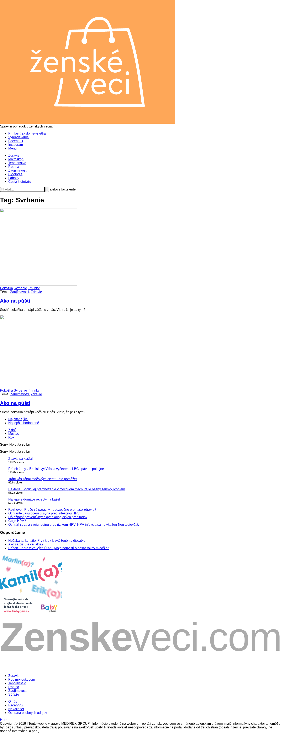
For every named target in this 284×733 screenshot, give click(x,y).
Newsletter (16, 709)
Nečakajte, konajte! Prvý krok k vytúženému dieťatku (46, 540)
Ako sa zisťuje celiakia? (25, 544)
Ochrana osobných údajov (27, 712)
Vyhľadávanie (18, 137)
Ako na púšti (15, 301)
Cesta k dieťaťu (19, 181)
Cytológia (15, 174)
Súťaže (13, 694)
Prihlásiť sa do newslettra (27, 133)
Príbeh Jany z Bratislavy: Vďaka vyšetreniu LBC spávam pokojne (56, 469)
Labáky (13, 178)
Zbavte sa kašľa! (20, 458)
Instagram (15, 144)
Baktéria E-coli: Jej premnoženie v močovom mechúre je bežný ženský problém (66, 489)
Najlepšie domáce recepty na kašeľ (34, 499)
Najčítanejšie (18, 419)
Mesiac (13, 433)
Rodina (13, 166)
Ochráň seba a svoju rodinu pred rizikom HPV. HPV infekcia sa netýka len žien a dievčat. (73, 524)
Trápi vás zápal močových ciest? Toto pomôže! (42, 479)
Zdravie (14, 155)
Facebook (15, 141)
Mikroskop (15, 159)
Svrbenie (20, 288)
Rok (11, 437)
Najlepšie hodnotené (23, 423)
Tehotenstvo (17, 163)
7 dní (12, 430)
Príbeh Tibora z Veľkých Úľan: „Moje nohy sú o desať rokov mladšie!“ (58, 548)
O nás (12, 701)
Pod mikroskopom (21, 679)
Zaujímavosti (17, 170)
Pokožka (6, 288)
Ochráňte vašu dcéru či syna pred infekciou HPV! (44, 513)
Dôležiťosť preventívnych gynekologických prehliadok (47, 517)
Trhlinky (34, 288)
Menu (12, 148)
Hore (3, 720)
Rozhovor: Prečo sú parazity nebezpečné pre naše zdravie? (52, 509)
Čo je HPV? (17, 521)
